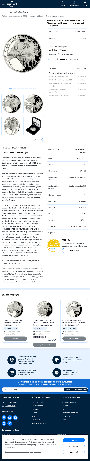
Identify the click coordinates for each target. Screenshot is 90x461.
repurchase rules (70, 54)
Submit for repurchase (68, 59)
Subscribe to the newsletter (75, 390)
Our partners (36, 409)
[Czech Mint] (12, 4)
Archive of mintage (39, 423)
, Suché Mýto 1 (59, 96)
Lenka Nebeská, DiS (20, 208)
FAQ (63, 409)
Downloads (36, 420)
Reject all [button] (73, 452)
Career (34, 413)
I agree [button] (74, 440)
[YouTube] (9, 417)
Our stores (66, 416)
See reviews (75, 250)
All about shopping (69, 402)
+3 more (38, 139)
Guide (64, 420)
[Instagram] (4, 417)
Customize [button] (73, 446)
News (34, 416)
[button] (5, 55)
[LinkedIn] (15, 417)
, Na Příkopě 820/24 (60, 80)
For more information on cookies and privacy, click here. (23, 452)
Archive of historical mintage (20, 12)
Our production (37, 406)
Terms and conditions (70, 413)
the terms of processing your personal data (56, 384)
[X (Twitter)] (9, 423)
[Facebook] (4, 423)
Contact (65, 406)
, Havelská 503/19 (59, 76)
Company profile (38, 402)
